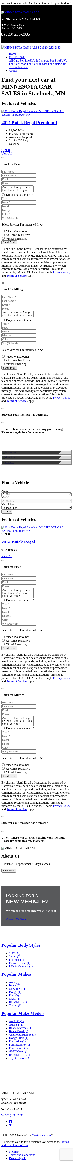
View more (8, 870)
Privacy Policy (61, 272)
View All (6, 153)
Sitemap (14, 1151)
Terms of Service (17, 275)
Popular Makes (16, 974)
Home (12, 53)
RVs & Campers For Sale (45, 60)
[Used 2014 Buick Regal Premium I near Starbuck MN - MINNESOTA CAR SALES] (36, 530)
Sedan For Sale (28, 63)
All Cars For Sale (19, 60)
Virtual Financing (16, 238)
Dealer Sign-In (17, 1158)
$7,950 (5, 150)
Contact (13, 70)
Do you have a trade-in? (19, 194)
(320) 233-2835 (17, 34)
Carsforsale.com (41, 1135)
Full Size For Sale (47, 63)
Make (4, 490)
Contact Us (12, 919)
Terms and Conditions (22, 1154)
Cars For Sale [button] (17, 57)
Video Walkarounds (17, 231)
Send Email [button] (9, 242)
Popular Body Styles (20, 945)
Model (5, 497)
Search (7, 511)
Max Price (7, 504)
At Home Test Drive (17, 235)
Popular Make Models (22, 1013)
